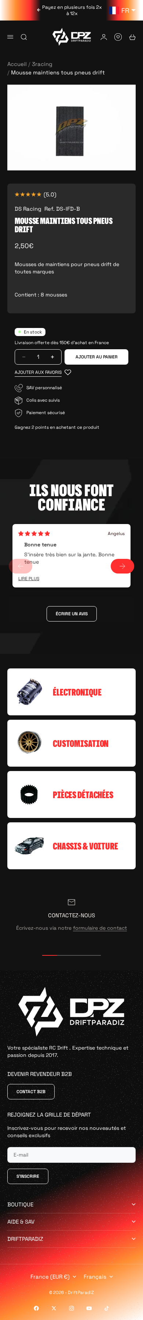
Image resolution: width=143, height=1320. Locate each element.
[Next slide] (122, 566)
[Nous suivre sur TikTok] (107, 1308)
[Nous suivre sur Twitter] (54, 1308)
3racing (42, 63)
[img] (34, 533)
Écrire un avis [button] (72, 614)
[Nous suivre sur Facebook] (36, 1308)
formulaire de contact (100, 928)
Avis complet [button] (28, 579)
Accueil (17, 63)
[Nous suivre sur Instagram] (71, 1308)
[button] (43, 372)
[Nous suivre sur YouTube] (89, 1308)
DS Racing (28, 208)
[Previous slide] (20, 566)
